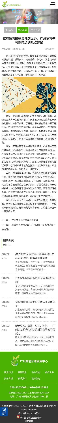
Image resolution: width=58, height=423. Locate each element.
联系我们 (22, 378)
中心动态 (9, 30)
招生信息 (36, 378)
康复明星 (22, 372)
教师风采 (49, 372)
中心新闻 (22, 30)
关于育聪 (8, 378)
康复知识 (8, 372)
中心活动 (35, 30)
